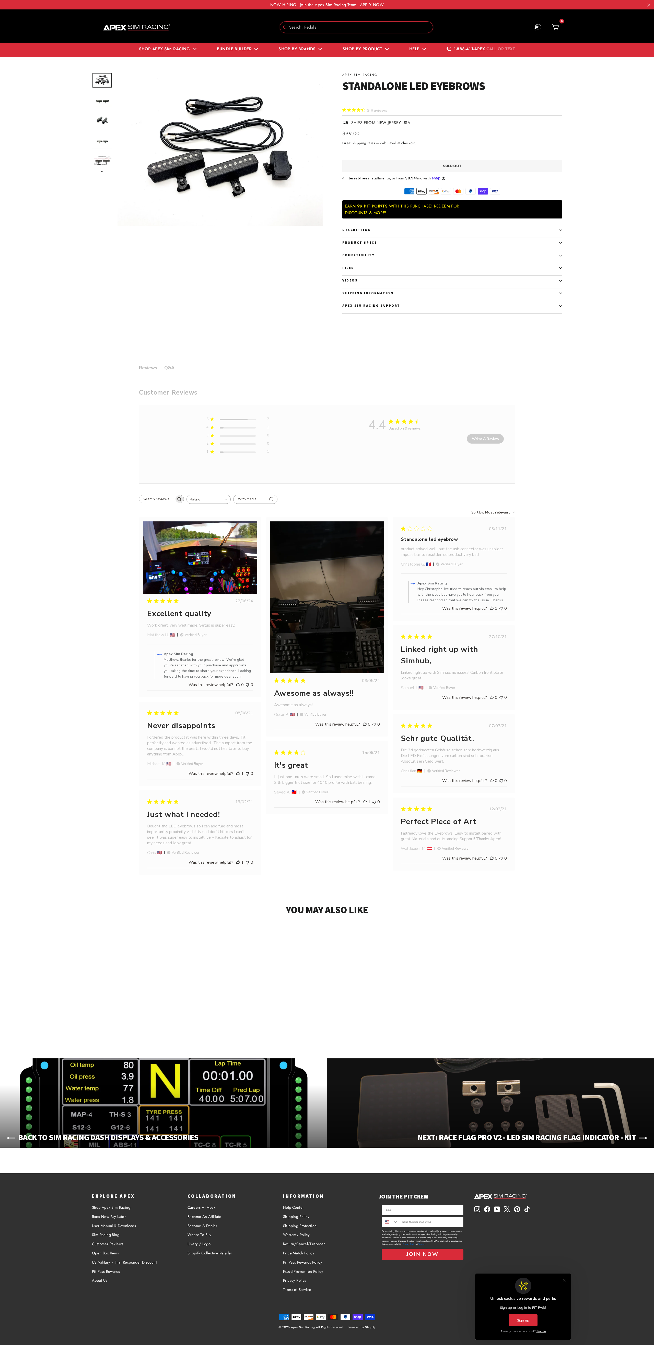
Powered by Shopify (361, 1327)
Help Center (293, 1207)
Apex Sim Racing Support (371, 305)
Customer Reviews (107, 1244)
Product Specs (359, 242)
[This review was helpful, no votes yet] (238, 685)
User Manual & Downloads (114, 1226)
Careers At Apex (201, 1207)
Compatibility (358, 255)
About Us (99, 1280)
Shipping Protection (300, 1226)
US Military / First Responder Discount (124, 1262)
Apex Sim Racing (359, 74)
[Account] (538, 27)
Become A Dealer (202, 1226)
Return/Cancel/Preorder (304, 1244)
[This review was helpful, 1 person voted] (492, 608)
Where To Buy (200, 1235)
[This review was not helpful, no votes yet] (247, 685)
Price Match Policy (298, 1253)
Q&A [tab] (169, 368)
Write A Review (485, 438)
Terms (421, 1244)
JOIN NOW (422, 1254)
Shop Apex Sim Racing (111, 1207)
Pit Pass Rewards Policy (302, 1262)
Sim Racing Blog (105, 1235)
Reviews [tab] (148, 368)
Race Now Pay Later (109, 1216)
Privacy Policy (295, 1280)
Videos (350, 280)
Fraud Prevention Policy (303, 1271)
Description (356, 230)
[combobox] (356, 27)
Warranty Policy (296, 1235)
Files (348, 268)
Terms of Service (297, 1289)
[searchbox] (156, 499)
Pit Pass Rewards (106, 1271)
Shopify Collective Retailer (210, 1253)
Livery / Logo (199, 1244)
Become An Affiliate (204, 1216)
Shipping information (367, 293)
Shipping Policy (296, 1216)
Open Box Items (105, 1253)
